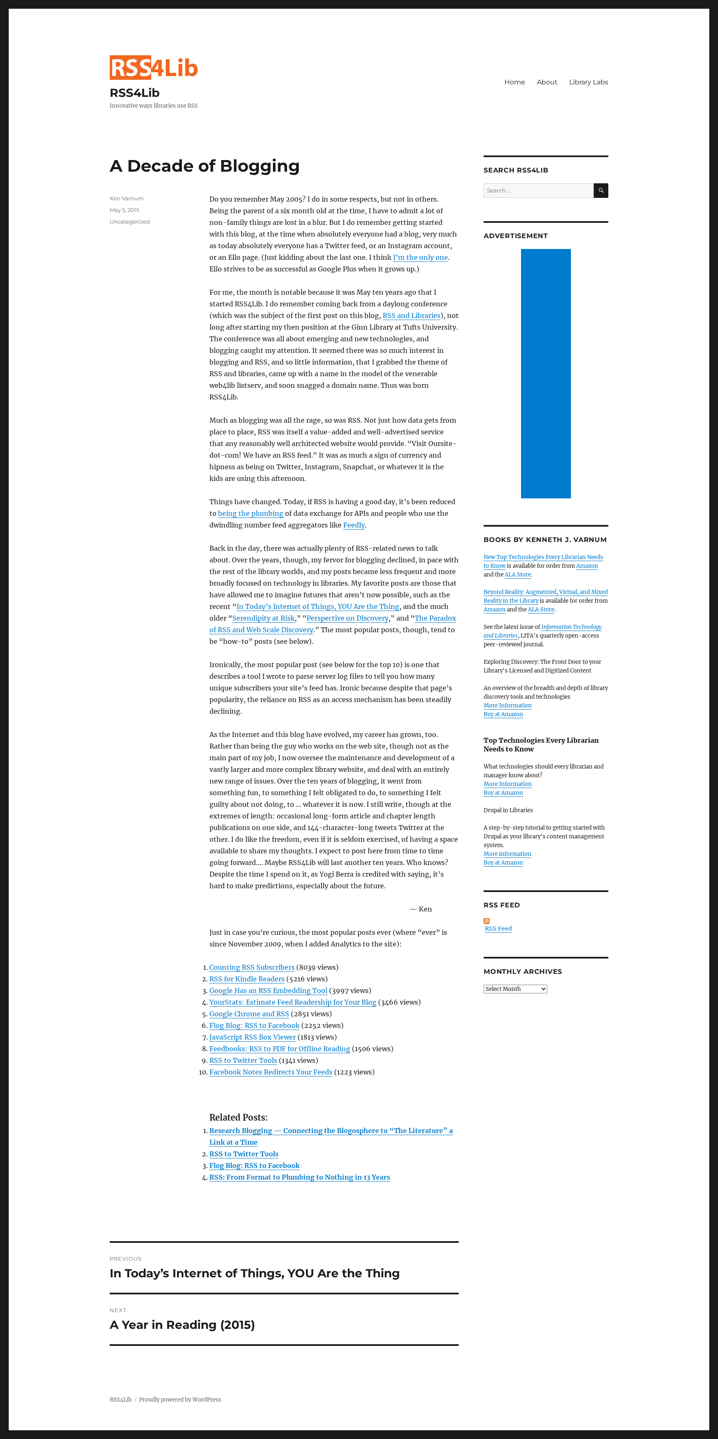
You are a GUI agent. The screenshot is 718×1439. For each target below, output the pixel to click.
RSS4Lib (135, 93)
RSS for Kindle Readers (247, 979)
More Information (508, 705)
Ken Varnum (127, 198)
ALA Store (518, 574)
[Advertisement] (547, 374)
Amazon (587, 565)
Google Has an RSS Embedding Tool (268, 990)
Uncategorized (130, 221)
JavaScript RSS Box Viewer (252, 1037)
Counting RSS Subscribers (252, 967)
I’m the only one (420, 257)
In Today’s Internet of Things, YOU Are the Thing (317, 606)
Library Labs (588, 82)
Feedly (354, 525)
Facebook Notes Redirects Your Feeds (270, 1072)
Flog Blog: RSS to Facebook (254, 1025)
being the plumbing (250, 513)
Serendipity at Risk (263, 618)
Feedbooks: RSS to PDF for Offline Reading (279, 1049)
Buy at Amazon (503, 714)
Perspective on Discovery (348, 618)
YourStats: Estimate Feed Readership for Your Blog (292, 1002)
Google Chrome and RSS (249, 1014)
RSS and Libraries (411, 315)
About (547, 82)
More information (507, 853)
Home (514, 82)
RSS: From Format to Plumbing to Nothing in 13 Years (299, 1177)
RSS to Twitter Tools (243, 1060)
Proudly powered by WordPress (180, 1399)
